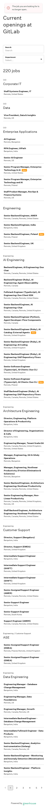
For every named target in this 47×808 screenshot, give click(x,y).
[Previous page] (5, 788)
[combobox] (5, 60)
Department (10, 57)
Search (8, 47)
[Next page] (41, 788)
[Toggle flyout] (41, 59)
